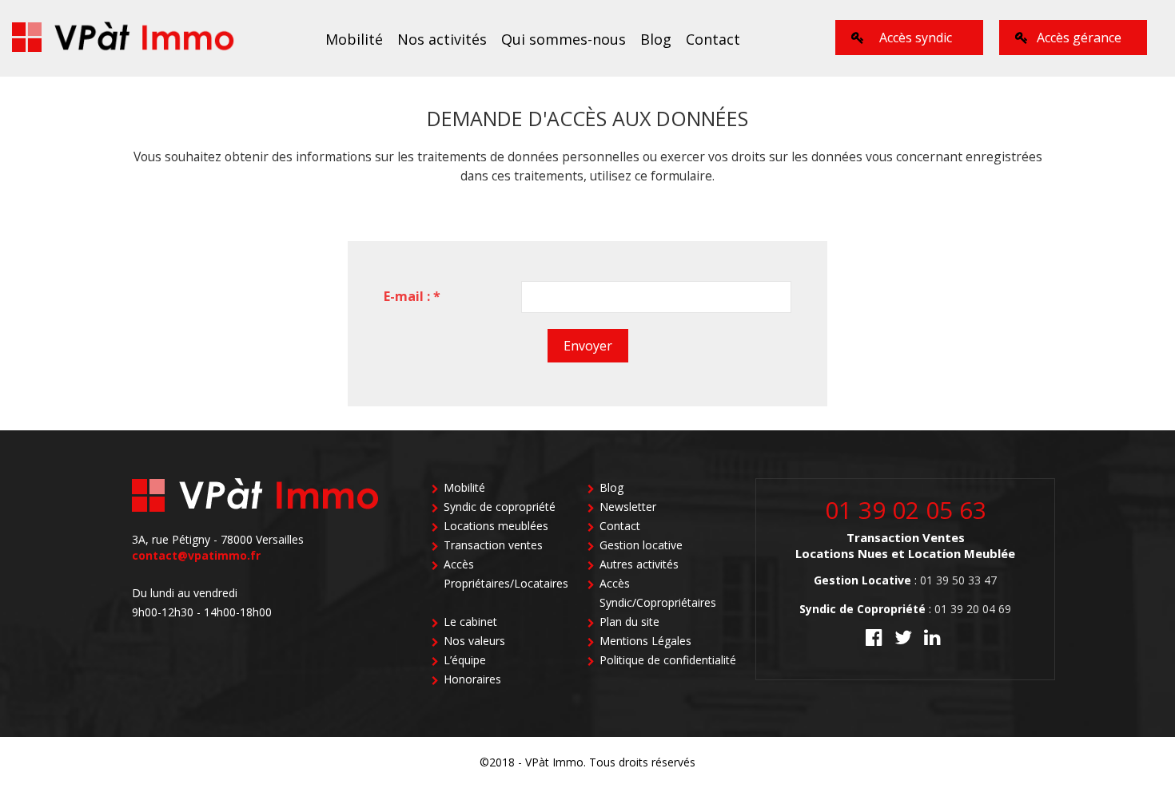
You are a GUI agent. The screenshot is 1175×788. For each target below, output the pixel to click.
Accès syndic (915, 37)
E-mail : (412, 296)
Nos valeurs (474, 640)
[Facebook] (874, 639)
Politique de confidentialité (667, 659)
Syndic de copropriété (500, 506)
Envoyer (588, 345)
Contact (713, 39)
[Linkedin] (932, 639)
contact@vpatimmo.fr (196, 555)
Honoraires (472, 679)
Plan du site (629, 621)
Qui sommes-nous (563, 39)
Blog (655, 39)
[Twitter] (903, 639)
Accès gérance (1079, 37)
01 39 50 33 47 (958, 580)
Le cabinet (470, 621)
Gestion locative (641, 544)
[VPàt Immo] (123, 38)
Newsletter (627, 506)
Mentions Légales (645, 640)
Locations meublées (496, 525)
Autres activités (639, 564)
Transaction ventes (493, 544)
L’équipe (465, 659)
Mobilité (354, 39)
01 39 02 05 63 (905, 509)
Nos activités (442, 39)
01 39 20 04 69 (972, 608)
